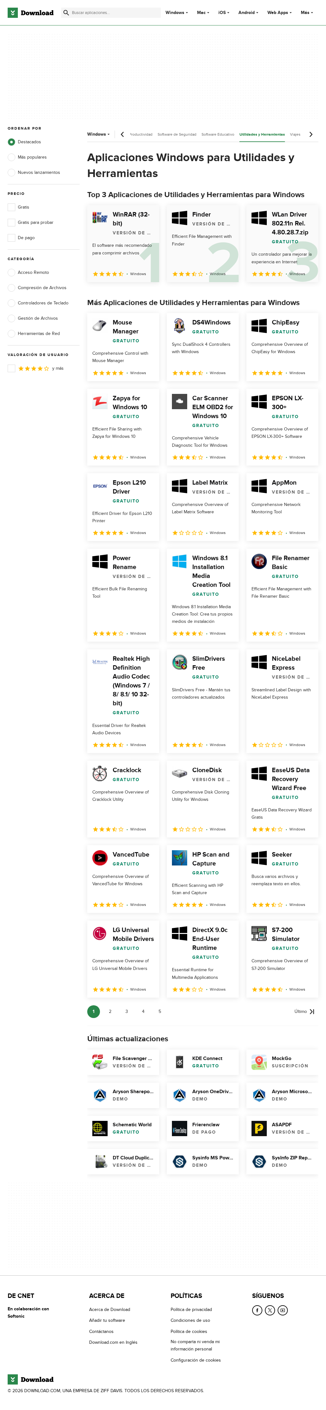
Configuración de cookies (196, 1360)
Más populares (32, 157)
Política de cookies (189, 1331)
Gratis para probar (35, 222)
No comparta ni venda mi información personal (195, 1345)
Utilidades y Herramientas (262, 134)
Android (246, 13)
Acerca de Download (109, 1309)
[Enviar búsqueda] (66, 13)
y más (58, 368)
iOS (222, 13)
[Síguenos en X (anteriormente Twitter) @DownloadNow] (270, 1310)
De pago (26, 237)
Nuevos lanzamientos (39, 172)
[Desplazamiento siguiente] (310, 134)
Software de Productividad (130, 134)
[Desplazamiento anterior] (122, 134)
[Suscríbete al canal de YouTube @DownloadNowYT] (283, 1310)
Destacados (29, 142)
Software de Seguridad (177, 134)
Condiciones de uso (190, 1320)
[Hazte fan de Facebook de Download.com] (257, 1310)
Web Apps (277, 13)
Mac (201, 13)
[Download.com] (30, 13)
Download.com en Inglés (113, 1342)
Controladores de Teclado (43, 303)
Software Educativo (218, 134)
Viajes (295, 134)
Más (305, 12)
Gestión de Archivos (38, 318)
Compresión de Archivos (42, 287)
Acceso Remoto (33, 272)
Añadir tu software (107, 1320)
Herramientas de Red (39, 333)
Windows (175, 13)
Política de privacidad (191, 1309)
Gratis (23, 207)
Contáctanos (101, 1331)
